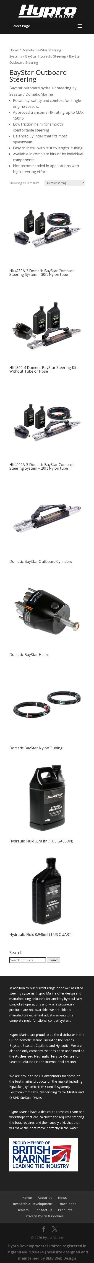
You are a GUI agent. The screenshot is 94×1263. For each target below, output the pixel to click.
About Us (45, 1197)
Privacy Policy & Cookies (44, 1216)
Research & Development (33, 1204)
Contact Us (43, 1210)
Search (53, 960)
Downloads (67, 1204)
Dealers (23, 1210)
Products (65, 1210)
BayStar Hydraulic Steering (45, 56)
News (62, 1197)
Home (14, 50)
